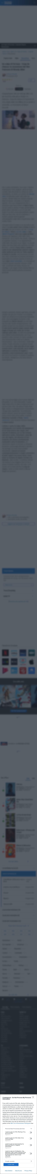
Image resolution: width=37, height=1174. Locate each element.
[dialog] (18, 1134)
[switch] (30, 1132)
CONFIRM (11, 1164)
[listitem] (18, 1129)
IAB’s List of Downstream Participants (20, 1123)
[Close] (33, 1097)
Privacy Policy (28, 1170)
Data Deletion (8, 1170)
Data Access (18, 1170)
